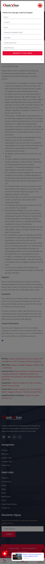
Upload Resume (9, 48)
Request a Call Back (22, 53)
